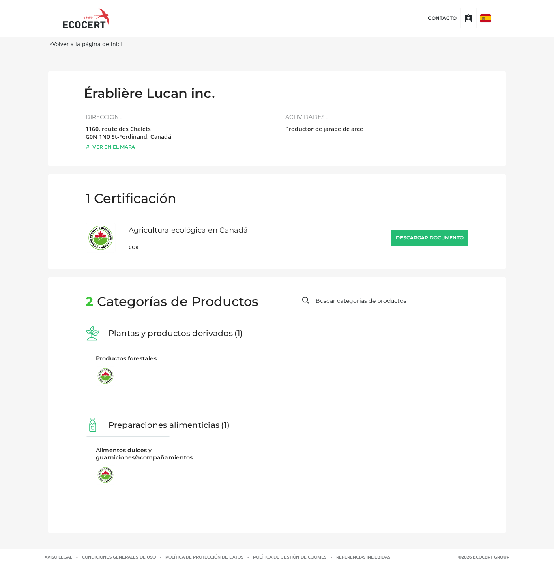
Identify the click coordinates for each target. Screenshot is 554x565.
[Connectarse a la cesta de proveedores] (468, 18)
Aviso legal (58, 557)
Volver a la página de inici (87, 44)
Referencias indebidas (363, 557)
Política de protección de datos (204, 557)
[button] (485, 18)
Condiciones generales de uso (119, 557)
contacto (442, 18)
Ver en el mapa (113, 147)
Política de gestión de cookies (289, 557)
